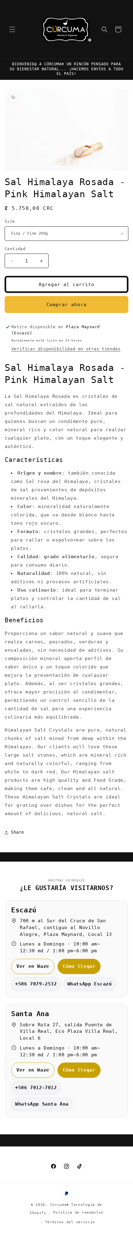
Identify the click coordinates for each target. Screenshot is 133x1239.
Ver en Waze (32, 966)
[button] (12, 29)
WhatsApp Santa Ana (42, 1104)
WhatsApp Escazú (89, 984)
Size (10, 221)
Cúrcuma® (59, 1205)
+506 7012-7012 (36, 1087)
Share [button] (17, 832)
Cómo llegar (79, 966)
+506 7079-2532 (36, 984)
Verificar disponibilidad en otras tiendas (66, 348)
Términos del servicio (70, 1222)
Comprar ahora (66, 304)
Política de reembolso (78, 1213)
